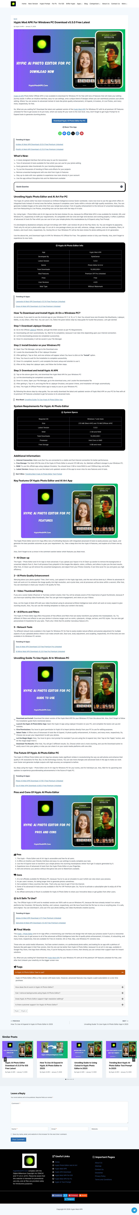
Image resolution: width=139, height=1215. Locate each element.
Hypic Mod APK (79, 109)
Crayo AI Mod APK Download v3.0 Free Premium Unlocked (38, 306)
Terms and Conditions (103, 1179)
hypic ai (24, 1011)
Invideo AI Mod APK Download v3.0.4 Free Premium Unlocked (39, 144)
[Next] (133, 1059)
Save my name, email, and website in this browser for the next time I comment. (40, 1134)
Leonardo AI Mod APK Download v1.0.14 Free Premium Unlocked (40, 301)
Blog (86, 4)
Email (54, 1129)
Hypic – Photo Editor (25, 934)
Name (14, 1129)
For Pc (54, 4)
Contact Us (115, 4)
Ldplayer (33, 330)
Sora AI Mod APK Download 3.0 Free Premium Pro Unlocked (39, 647)
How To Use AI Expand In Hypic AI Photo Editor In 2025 (32, 1022)
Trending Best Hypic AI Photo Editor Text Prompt (43, 474)
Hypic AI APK (20, 26)
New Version (33, 4)
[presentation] (17, 1049)
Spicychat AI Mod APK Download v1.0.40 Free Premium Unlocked (41, 923)
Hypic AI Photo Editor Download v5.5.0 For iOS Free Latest (16, 1066)
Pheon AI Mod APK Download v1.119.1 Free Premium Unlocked (39, 781)
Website (95, 1129)
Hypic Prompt (45, 4)
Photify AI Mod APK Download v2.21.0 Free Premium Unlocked (39, 149)
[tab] (65, 1079)
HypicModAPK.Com (20, 1171)
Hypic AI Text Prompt (63, 1182)
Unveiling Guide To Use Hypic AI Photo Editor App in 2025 (106, 1022)
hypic (17, 1011)
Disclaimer (99, 1173)
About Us (105, 4)
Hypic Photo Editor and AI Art (66, 1165)
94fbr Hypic (70, 4)
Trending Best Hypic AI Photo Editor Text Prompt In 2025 (120, 1066)
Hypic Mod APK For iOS (64, 1175)
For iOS (61, 4)
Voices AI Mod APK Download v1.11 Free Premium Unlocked (38, 918)
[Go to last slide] (5, 1059)
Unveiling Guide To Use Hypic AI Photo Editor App (44, 400)
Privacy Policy (100, 1176)
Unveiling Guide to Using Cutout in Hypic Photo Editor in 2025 (85, 1066)
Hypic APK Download (63, 1172)
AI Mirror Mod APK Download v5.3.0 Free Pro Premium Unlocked (40, 651)
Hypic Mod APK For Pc (63, 1179)
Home (24, 4)
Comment (16, 1103)
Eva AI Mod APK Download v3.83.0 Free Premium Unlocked (38, 786)
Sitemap (98, 1166)
